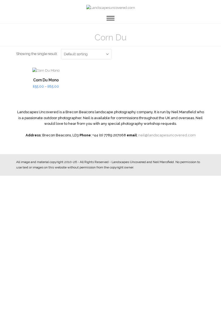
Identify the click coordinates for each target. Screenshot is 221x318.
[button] (110, 18)
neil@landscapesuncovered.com (167, 135)
